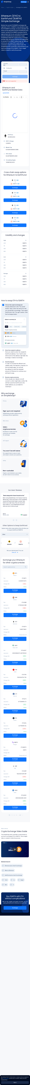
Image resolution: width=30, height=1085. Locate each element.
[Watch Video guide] (15, 849)
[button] (15, 325)
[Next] (16, 520)
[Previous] (13, 520)
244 (20, 815)
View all (14, 552)
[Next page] (22, 815)
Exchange (15, 908)
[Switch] (26, 68)
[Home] (6, 2)
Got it (15, 1082)
